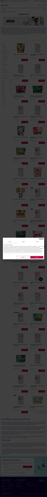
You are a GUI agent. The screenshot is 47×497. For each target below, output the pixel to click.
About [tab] (37, 241)
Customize (23, 257)
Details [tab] (23, 241)
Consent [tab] (9, 241)
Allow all (36, 257)
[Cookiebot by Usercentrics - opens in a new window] (39, 239)
